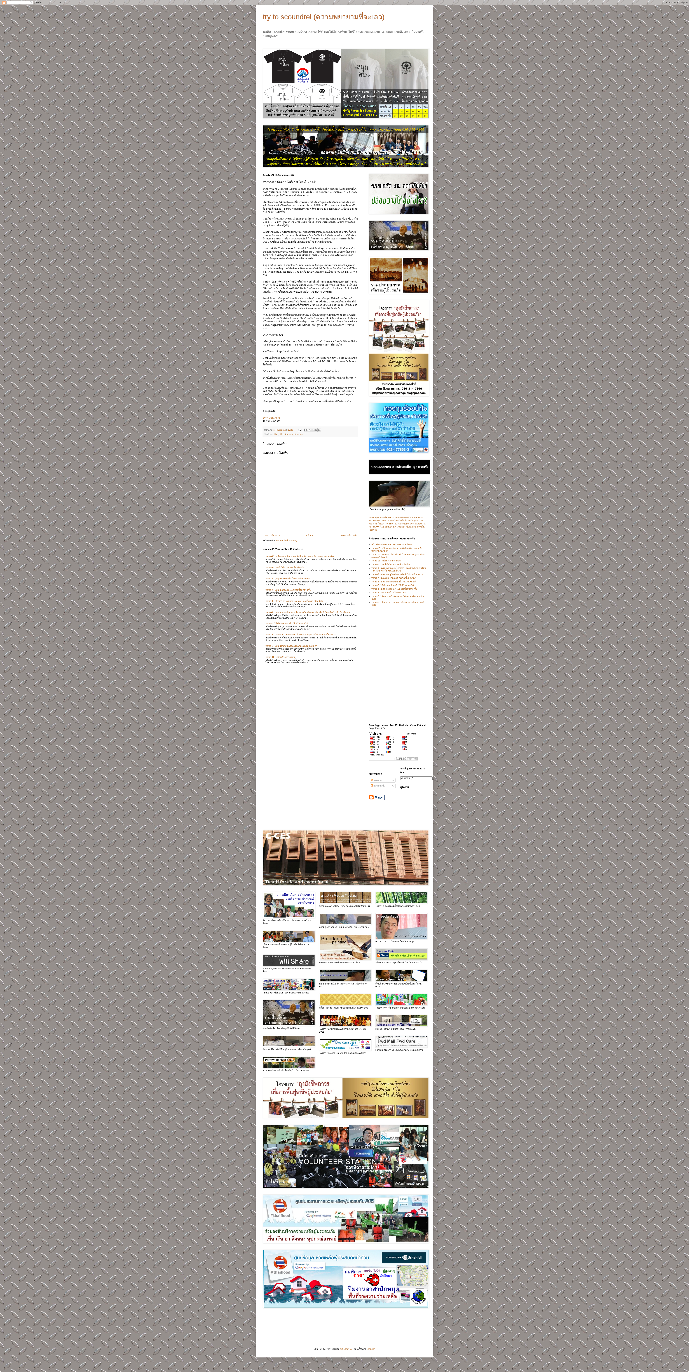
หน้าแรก (310, 535)
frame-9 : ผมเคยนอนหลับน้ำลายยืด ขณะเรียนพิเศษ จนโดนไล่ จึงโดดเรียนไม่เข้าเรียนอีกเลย (308, 612)
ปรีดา (276, 434)
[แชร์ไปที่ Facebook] (316, 430)
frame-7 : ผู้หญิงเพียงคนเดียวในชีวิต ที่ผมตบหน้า (288, 578)
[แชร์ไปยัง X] (312, 430)
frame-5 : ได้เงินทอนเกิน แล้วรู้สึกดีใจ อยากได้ (287, 623)
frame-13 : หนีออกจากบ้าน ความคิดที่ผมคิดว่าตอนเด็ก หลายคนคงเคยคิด (300, 556)
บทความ (377, 780)
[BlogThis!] (309, 430)
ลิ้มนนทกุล (298, 434)
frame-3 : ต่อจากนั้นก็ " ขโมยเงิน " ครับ (389, 592)
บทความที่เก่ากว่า (348, 535)
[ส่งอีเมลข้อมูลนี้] (305, 430)
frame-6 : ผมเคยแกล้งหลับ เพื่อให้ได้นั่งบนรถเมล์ (393, 581)
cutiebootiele (346, 1349)
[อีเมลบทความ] (299, 430)
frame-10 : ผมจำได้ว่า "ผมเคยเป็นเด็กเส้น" (285, 567)
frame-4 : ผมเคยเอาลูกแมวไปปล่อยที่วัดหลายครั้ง (288, 590)
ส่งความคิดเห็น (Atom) (286, 540)
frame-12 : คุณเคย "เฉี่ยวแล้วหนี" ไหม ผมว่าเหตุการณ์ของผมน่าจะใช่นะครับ (301, 634)
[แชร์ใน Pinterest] (319, 430)
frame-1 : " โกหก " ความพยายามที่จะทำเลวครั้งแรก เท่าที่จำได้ (295, 601)
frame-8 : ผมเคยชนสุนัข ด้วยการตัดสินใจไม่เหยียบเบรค (291, 646)
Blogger (370, 1349)
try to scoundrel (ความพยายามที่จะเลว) (324, 17)
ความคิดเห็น (379, 786)
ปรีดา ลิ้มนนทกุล (286, 434)
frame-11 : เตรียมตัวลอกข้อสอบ (280, 657)
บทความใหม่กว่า (272, 535)
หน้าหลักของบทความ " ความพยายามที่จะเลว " (393, 544)
